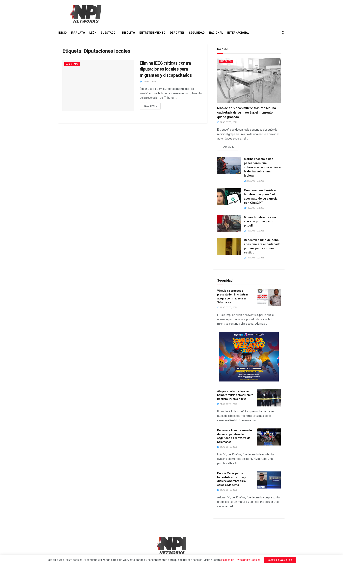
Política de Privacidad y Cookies (240, 559)
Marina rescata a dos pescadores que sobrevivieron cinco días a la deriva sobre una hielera (262, 167)
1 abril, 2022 (149, 81)
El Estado (108, 32)
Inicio (62, 32)
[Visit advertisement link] (249, 356)
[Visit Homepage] (85, 14)
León (92, 32)
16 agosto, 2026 (255, 230)
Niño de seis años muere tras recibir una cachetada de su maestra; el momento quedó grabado (246, 112)
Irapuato (78, 32)
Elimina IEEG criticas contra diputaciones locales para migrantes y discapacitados (166, 69)
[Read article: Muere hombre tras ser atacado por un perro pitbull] (229, 223)
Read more (152, 105)
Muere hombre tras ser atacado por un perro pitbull (260, 221)
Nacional (216, 32)
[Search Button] (283, 33)
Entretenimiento (152, 32)
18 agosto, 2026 (255, 208)
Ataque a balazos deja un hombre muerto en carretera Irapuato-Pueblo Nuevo (235, 395)
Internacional (238, 32)
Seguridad (197, 32)
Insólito (128, 32)
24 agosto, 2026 (228, 122)
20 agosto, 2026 (255, 181)
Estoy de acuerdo (280, 559)
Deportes (177, 32)
